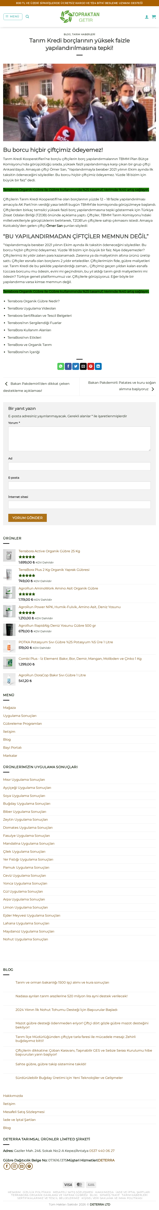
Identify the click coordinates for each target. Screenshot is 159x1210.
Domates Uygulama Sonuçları (28, 828)
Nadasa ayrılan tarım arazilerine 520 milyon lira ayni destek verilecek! (72, 996)
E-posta (13, 477)
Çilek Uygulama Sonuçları (24, 852)
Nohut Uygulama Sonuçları (25, 939)
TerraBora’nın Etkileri (24, 338)
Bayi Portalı (12, 748)
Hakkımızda (13, 1096)
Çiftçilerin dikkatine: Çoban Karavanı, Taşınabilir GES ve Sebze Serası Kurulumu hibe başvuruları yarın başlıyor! (84, 1052)
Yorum (14, 423)
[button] (13, 16)
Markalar (10, 756)
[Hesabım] (147, 16)
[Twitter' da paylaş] (75, 366)
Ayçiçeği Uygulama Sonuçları (27, 788)
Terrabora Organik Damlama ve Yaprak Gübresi (49, 1195)
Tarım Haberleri (83, 34)
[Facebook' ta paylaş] (68, 366)
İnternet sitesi (18, 497)
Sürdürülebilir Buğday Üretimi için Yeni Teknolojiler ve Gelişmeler (69, 1078)
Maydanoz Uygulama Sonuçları (28, 931)
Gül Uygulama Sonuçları (23, 891)
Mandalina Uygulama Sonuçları (28, 843)
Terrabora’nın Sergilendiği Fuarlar (34, 323)
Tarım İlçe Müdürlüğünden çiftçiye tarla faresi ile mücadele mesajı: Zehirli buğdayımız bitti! (76, 1039)
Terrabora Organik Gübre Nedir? (33, 301)
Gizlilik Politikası (37, 1192)
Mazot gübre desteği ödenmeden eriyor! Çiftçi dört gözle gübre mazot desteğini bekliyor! (82, 1025)
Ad (10, 458)
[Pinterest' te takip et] (29, 1166)
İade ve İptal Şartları (19, 1120)
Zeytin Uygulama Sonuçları (25, 819)
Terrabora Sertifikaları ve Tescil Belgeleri (39, 316)
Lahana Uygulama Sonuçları (26, 923)
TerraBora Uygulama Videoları (31, 308)
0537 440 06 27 (101, 1151)
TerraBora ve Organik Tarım (29, 345)
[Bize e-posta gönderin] (21, 1166)
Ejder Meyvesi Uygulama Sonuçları (31, 915)
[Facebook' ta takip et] (7, 1166)
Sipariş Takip (110, 1195)
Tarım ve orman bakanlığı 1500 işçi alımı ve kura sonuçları (62, 982)
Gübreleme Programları (22, 724)
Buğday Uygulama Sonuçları (26, 804)
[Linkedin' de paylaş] (98, 366)
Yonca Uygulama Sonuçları (25, 883)
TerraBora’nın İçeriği (23, 352)
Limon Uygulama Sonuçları (25, 907)
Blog (67, 34)
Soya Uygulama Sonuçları (24, 796)
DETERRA (106, 1160)
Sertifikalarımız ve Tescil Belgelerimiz (48, 1198)
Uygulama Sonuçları (19, 716)
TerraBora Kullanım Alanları (29, 330)
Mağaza (9, 708)
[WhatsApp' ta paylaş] (60, 366)
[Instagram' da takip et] (14, 1166)
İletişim (9, 732)
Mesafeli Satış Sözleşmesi (24, 1112)
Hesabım (14, 1192)
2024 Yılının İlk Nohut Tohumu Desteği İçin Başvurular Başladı (66, 1010)
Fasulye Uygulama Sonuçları (26, 836)
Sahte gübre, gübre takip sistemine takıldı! (51, 1064)
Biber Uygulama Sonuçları (24, 812)
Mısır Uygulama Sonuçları (24, 780)
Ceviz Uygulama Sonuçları (24, 876)
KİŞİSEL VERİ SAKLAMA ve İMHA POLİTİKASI (112, 1198)
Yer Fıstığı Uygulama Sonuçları (28, 859)
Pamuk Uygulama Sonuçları (26, 867)
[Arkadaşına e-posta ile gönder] (83, 366)
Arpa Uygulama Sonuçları (24, 899)
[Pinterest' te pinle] (90, 366)
